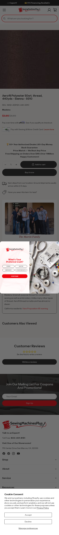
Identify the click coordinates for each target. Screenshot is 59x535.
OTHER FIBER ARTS (21, 270)
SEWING (8, 266)
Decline (28, 521)
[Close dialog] (58, 243)
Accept (28, 515)
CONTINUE (15, 276)
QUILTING (21, 266)
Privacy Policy (43, 508)
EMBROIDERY (8, 270)
